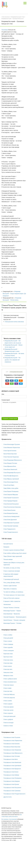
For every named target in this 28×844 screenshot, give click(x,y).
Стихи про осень (8, 660)
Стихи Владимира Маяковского (13, 460)
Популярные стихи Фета (11, 759)
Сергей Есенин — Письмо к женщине (14, 620)
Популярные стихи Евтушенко (12, 787)
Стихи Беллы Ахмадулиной (11, 516)
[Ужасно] (5, 305)
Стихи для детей (8, 638)
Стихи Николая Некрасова (11, 457)
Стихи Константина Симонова (12, 507)
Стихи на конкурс (9, 722)
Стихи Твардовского (9, 529)
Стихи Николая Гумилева (11, 526)
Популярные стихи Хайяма (11, 775)
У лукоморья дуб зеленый (11, 579)
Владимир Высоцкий (16, 371)
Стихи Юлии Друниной (10, 519)
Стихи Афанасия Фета (10, 466)
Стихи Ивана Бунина (9, 510)
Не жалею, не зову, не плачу (12, 568)
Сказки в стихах (8, 725)
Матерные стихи (8, 675)
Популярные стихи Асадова (12, 781)
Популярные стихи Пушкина (12, 737)
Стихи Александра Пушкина (12, 444)
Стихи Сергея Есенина (10, 450)
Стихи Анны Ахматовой (10, 469)
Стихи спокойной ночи (10, 682)
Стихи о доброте (8, 719)
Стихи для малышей (9, 716)
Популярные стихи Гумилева (12, 790)
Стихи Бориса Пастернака (11, 491)
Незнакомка (7, 604)
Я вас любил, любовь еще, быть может (15, 553)
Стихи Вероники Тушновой (11, 522)
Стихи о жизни (8, 641)
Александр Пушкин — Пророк (12, 610)
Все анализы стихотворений (9, 819)
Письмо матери (8, 559)
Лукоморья (5, 29)
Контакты (15, 816)
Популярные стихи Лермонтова (13, 740)
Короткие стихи (8, 653)
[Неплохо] (16, 305)
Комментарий (6, 400)
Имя (3, 394)
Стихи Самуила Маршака (11, 494)
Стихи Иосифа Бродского (11, 476)
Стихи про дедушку (9, 697)
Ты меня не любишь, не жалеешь (13, 592)
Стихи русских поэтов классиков (14, 321)
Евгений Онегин (8, 544)
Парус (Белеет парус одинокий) (13, 556)
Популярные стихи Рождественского (14, 794)
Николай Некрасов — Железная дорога (15, 617)
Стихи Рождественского (11, 532)
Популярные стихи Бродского (12, 768)
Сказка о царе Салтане (10, 585)
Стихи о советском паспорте (12, 571)
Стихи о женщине (9, 650)
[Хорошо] (23, 305)
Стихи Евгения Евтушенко (11, 504)
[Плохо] (10, 305)
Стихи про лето (8, 669)
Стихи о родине (8, 704)
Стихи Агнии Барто (9, 485)
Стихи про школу (8, 710)
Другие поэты (8, 797)
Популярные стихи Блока (11, 772)
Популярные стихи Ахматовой (12, 762)
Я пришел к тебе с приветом (12, 601)
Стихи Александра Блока (11, 482)
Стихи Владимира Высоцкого (12, 472)
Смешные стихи (8, 672)
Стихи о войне (8, 700)
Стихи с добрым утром (10, 679)
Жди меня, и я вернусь (10, 589)
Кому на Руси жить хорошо (11, 598)
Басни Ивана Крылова (10, 454)
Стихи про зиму (8, 663)
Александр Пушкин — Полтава (12, 623)
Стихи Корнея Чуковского (11, 497)
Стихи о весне (8, 666)
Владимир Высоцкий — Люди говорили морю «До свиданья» (14, 293)
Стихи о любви (8, 635)
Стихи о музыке (8, 713)
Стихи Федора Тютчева (10, 463)
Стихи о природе (8, 644)
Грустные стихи (8, 657)
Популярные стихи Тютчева (12, 756)
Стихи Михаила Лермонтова (12, 447)
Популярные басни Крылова (12, 747)
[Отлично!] (5, 308)
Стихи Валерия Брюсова (11, 513)
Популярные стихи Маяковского (13, 753)
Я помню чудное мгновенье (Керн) (14, 550)
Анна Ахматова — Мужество (12, 614)
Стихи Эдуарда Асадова (10, 501)
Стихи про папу (8, 691)
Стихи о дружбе (8, 647)
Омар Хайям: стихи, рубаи (11, 488)
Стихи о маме (7, 688)
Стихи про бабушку (9, 694)
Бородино (6, 547)
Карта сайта (8, 816)
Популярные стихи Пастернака (12, 778)
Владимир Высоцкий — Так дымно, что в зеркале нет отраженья (12, 360)
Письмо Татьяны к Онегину (11, 607)
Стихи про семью (9, 685)
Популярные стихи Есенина (11, 743)
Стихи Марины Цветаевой (11, 479)
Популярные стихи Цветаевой (12, 765)
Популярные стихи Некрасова (12, 750)
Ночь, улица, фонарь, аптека (12, 582)
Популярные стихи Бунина (11, 784)
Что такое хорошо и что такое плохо (14, 595)
